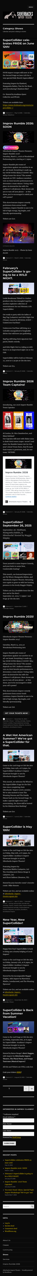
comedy (22, 721)
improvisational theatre (10, 725)
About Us (6, 1240)
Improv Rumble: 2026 (11, 1264)
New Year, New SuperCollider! (14, 921)
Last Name (7, 1131)
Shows (5, 115)
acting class (17, 903)
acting (17, 721)
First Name (7, 1124)
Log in (7, 1223)
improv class (18, 905)
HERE (19, 1072)
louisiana (28, 725)
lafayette (21, 725)
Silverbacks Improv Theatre (11, 1270)
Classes (6, 1245)
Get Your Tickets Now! (16, 713)
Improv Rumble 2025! (18, 616)
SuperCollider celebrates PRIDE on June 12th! (18, 43)
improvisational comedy (21, 723)
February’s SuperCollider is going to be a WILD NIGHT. (17, 273)
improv (28, 721)
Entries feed (9, 1226)
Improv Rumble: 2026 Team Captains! (18, 383)
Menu (31, 7)
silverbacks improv (16, 727)
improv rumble (8, 723)
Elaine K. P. (9, 113)
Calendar (27, 113)
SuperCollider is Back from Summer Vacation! (18, 1013)
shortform (6, 727)
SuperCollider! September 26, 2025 (17, 523)
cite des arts (25, 903)
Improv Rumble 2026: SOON (16, 1168)
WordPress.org (10, 1231)
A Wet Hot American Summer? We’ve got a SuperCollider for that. (17, 740)
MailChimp (16, 1137)
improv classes (27, 905)
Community (8, 1250)
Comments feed (11, 1228)
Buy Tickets (11, 148)
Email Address (9, 1117)
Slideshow (11, 115)
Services (6, 1259)
